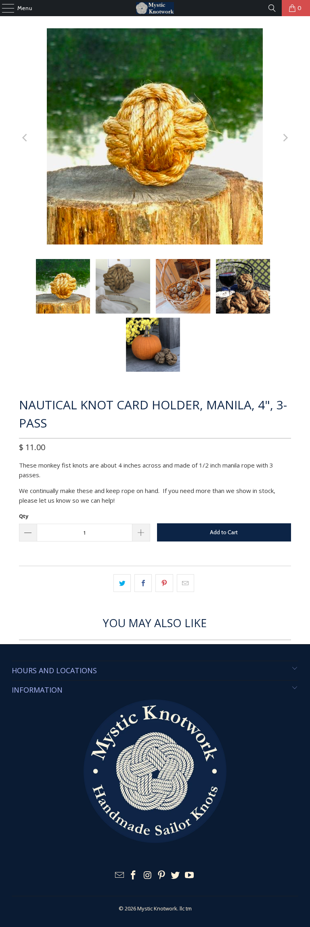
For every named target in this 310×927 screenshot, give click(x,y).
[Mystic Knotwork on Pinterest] (162, 875)
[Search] (272, 8)
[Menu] (4, 8)
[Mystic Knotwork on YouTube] (190, 875)
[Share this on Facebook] (143, 583)
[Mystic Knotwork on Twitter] (176, 875)
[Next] (285, 137)
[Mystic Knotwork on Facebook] (134, 875)
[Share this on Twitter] (122, 583)
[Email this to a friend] (185, 583)
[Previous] (25, 137)
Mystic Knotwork (157, 908)
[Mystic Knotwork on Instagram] (148, 875)
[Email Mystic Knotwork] (119, 875)
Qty (23, 516)
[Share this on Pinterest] (164, 583)
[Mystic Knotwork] (155, 8)
